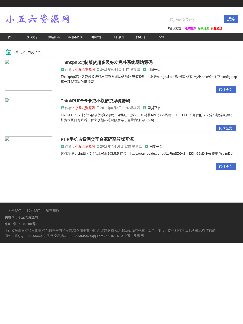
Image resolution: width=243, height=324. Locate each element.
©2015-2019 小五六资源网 (124, 236)
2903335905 (36, 236)
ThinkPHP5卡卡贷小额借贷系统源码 (95, 100)
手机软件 (118, 37)
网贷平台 (34, 52)
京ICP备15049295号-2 (21, 224)
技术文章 (32, 37)
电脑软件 (97, 37)
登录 (162, 37)
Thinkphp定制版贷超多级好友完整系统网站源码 (107, 62)
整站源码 (54, 37)
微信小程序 (75, 37)
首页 (11, 37)
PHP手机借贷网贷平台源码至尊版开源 (97, 139)
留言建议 (52, 211)
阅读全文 (225, 90)
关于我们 (14, 211)
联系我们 (33, 211)
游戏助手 (140, 37)
